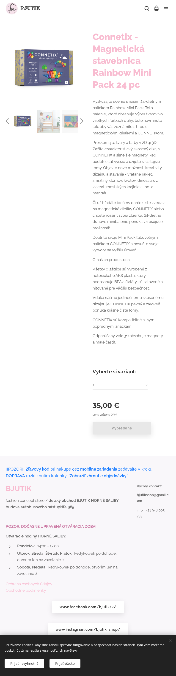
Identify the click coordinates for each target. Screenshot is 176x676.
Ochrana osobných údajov (29, 584)
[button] (147, 8)
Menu (165, 8)
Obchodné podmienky (26, 590)
